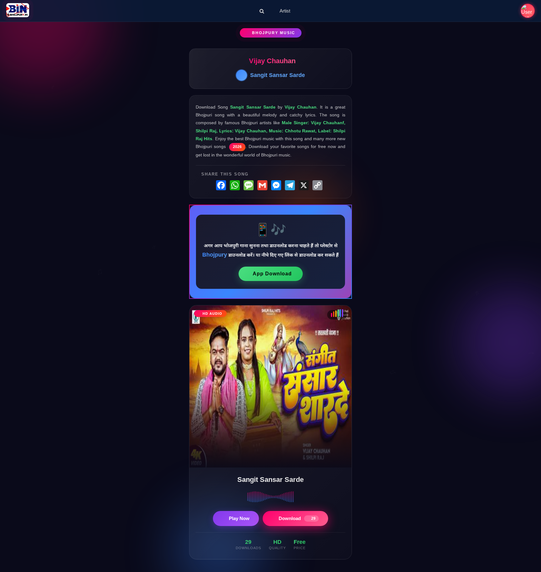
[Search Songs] (262, 11)
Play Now (239, 518)
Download (297, 518)
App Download (272, 273)
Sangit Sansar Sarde (277, 75)
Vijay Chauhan (272, 61)
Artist (285, 10)
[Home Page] (17, 10)
